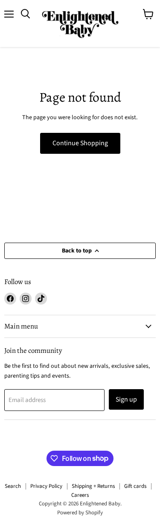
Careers (80, 495)
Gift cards (135, 486)
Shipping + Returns (93, 486)
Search (13, 486)
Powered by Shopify (80, 512)
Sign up (126, 399)
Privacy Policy (46, 486)
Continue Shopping (80, 143)
